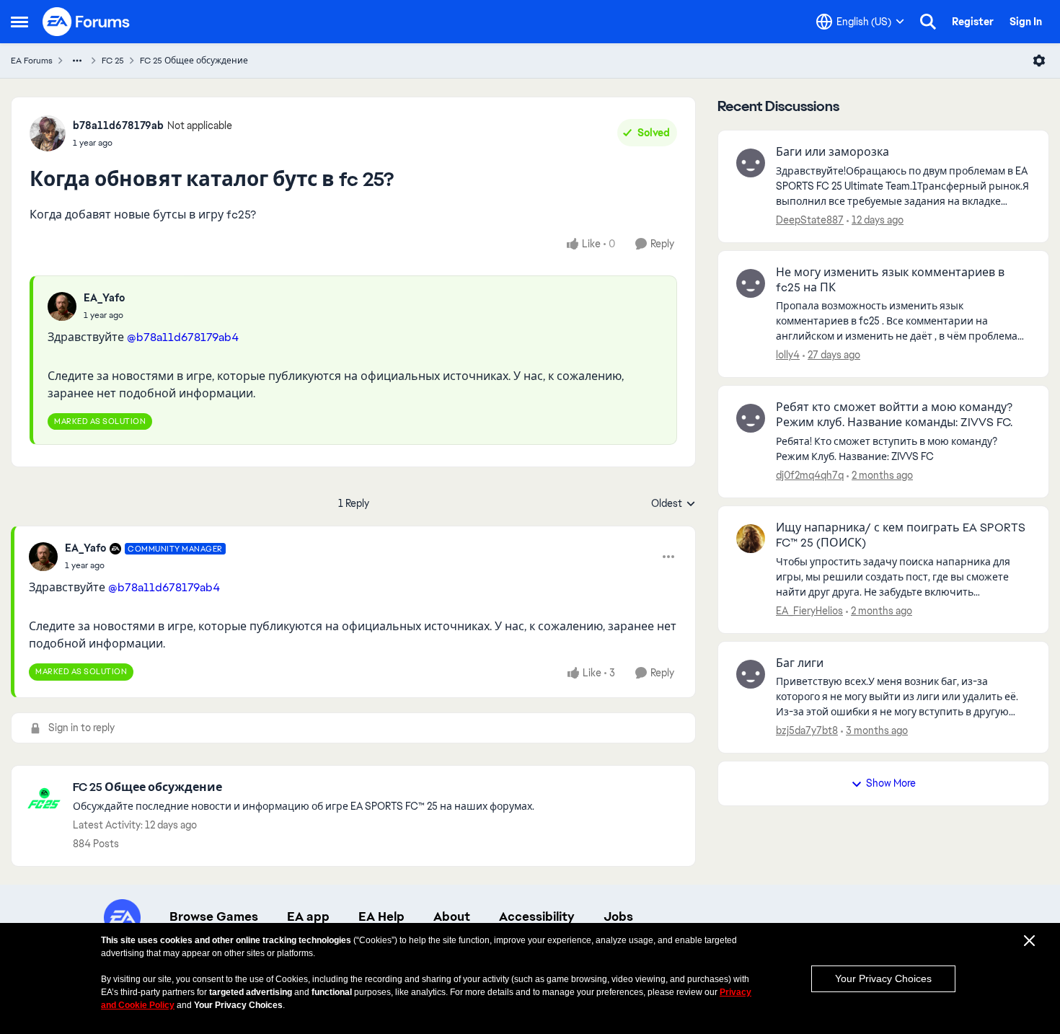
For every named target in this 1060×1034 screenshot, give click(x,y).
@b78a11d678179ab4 (183, 337)
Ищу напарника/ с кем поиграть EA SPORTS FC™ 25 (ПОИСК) (900, 535)
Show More (891, 783)
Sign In (1026, 21)
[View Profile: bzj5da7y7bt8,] (750, 674)
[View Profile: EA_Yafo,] (62, 306)
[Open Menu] (1039, 60)
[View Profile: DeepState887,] (750, 163)
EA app (308, 916)
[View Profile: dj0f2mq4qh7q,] (750, 418)
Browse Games (213, 916)
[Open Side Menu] (19, 21)
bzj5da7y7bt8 (807, 730)
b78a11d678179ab (118, 125)
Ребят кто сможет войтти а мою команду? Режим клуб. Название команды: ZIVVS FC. (894, 415)
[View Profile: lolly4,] (750, 283)
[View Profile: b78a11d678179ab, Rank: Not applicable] (48, 133)
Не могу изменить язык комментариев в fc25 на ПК (890, 280)
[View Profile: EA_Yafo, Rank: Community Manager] (43, 556)
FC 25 (113, 60)
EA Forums (32, 60)
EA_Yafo (104, 297)
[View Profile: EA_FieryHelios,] (750, 538)
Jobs (618, 916)
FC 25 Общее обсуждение (194, 60)
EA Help (381, 916)
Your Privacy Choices (883, 978)
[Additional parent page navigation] (77, 60)
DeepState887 (810, 219)
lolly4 (788, 354)
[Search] (928, 21)
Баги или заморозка (832, 152)
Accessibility (537, 916)
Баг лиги (799, 663)
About (451, 916)
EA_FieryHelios (809, 610)
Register (973, 21)
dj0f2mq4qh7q (810, 475)
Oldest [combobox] (673, 504)
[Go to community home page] (87, 21)
